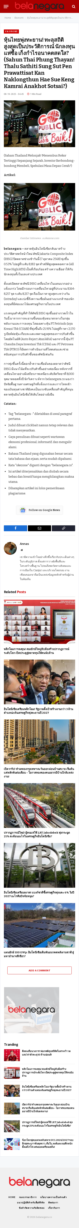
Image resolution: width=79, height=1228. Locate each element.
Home (8, 17)
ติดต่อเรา (53, 1202)
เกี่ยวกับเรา (54, 1207)
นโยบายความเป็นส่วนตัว (53, 1197)
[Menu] (6, 6)
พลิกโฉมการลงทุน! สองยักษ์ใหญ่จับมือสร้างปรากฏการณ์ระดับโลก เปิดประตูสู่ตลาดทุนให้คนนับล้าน (47, 1072)
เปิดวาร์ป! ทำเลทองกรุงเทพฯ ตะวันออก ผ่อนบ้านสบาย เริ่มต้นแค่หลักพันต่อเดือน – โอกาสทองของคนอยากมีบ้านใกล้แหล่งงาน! (39, 772)
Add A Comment (39, 970)
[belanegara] (39, 6)
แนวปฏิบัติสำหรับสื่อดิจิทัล (30, 1202)
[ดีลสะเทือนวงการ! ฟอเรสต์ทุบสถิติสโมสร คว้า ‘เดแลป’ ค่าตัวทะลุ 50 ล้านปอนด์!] (12, 1055)
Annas (24, 544)
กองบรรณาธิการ (28, 1197)
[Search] (73, 6)
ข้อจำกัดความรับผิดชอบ (31, 1207)
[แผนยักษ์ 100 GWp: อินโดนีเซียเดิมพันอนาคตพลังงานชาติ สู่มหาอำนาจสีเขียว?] (39, 925)
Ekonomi (19, 17)
